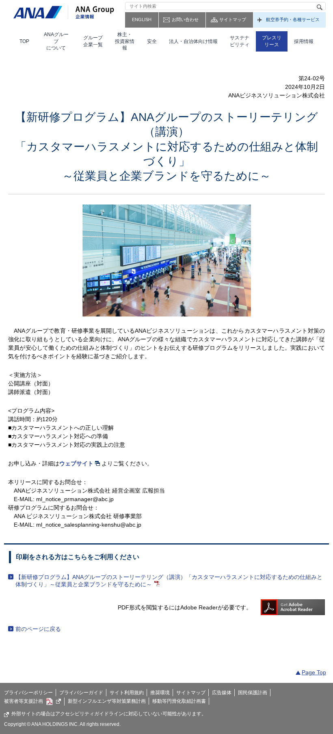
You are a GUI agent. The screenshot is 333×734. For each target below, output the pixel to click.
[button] (56, 41)
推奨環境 (160, 692)
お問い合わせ (185, 19)
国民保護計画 (252, 692)
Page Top (314, 672)
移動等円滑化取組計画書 (179, 701)
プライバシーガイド (81, 692)
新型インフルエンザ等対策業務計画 (107, 701)
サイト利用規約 (127, 692)
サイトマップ (232, 19)
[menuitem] (24, 41)
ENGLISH (141, 19)
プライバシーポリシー (28, 692)
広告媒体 (221, 692)
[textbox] (225, 6)
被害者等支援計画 (23, 701)
